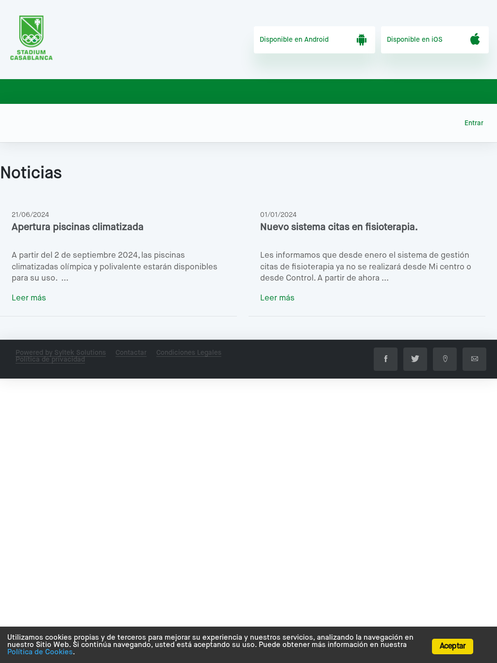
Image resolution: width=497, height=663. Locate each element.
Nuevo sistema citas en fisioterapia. (339, 227)
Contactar (131, 352)
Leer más (29, 298)
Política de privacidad (50, 359)
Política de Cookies (40, 652)
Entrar (473, 123)
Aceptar (452, 646)
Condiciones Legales (188, 352)
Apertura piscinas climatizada (78, 227)
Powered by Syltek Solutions (61, 352)
